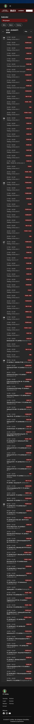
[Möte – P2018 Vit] (17, 162)
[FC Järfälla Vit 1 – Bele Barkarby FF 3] (17, 575)
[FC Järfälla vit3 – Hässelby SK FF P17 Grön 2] (17, 547)
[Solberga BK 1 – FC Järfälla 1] (17, 588)
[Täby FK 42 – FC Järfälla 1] (17, 415)
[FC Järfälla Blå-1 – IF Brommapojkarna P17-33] (17, 540)
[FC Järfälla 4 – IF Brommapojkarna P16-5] (17, 638)
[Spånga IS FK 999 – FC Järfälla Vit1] (17, 409)
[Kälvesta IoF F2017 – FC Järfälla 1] (17, 367)
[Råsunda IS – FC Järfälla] (17, 499)
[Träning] (17, 38)
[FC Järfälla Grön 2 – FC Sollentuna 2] (17, 582)
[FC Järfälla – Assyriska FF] (17, 481)
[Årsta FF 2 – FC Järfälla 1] (17, 679)
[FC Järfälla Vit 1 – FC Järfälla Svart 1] (17, 505)
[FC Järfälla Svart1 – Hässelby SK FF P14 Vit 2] (17, 554)
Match (11, 25)
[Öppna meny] (10, 6)
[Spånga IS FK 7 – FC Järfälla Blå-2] (17, 421)
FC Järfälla (6, 694)
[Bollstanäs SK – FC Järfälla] (17, 339)
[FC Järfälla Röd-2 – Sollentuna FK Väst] (17, 440)
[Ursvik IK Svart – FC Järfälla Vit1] (17, 427)
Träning (18, 25)
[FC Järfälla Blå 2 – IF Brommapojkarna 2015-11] (17, 673)
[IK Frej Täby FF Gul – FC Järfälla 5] (17, 526)
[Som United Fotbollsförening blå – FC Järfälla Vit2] (17, 433)
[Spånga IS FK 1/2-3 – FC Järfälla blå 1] (17, 447)
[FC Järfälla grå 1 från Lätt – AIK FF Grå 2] (17, 519)
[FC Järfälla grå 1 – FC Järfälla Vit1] (17, 619)
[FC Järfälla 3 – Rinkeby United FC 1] (17, 659)
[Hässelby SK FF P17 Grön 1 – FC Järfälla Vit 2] (17, 402)
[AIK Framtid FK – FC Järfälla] (17, 494)
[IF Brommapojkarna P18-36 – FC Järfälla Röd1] (17, 381)
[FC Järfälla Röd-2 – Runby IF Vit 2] (17, 568)
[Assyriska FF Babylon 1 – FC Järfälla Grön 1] (17, 395)
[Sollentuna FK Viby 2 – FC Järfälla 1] (17, 374)
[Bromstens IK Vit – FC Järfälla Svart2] (17, 561)
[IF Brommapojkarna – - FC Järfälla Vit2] (17, 645)
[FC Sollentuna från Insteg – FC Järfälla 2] (17, 388)
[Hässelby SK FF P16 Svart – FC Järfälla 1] (17, 533)
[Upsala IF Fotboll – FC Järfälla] (17, 475)
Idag (26, 31)
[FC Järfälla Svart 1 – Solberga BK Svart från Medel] (17, 612)
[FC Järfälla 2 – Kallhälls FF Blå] (17, 361)
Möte (4, 25)
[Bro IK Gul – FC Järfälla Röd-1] (17, 593)
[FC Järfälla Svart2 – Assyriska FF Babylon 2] (17, 652)
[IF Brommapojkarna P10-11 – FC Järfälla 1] (17, 487)
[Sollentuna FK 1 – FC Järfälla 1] (17, 632)
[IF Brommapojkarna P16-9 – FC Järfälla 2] (17, 666)
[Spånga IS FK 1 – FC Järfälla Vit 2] (17, 461)
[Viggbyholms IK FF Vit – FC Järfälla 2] (17, 599)
